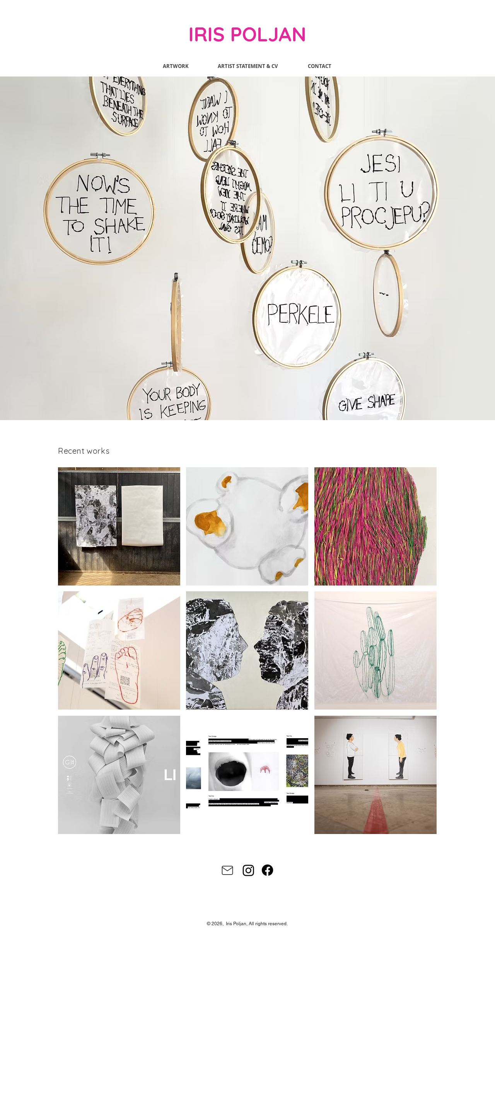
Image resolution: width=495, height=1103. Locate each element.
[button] (247, 248)
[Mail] (227, 870)
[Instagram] (248, 870)
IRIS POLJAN (247, 34)
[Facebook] (267, 870)
